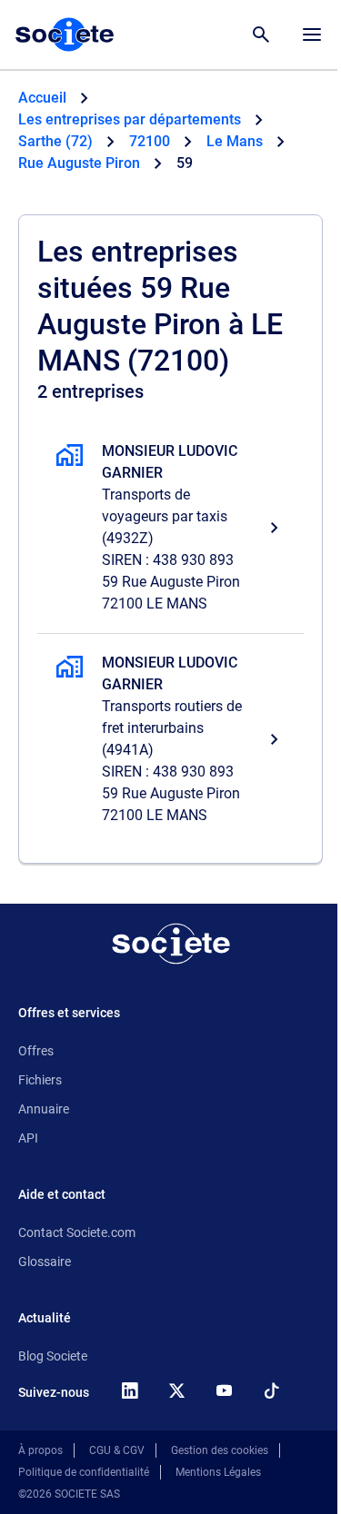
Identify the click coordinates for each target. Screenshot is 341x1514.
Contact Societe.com (76, 1232)
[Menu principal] (311, 34)
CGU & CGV (117, 1450)
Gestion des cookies (219, 1450)
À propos (40, 1450)
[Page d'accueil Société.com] (65, 34)
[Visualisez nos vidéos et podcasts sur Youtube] (224, 1390)
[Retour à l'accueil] (171, 943)
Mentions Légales (218, 1472)
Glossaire (44, 1261)
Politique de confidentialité (83, 1472)
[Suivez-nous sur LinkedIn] (129, 1390)
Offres (36, 1051)
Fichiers (40, 1080)
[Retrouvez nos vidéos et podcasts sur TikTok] (271, 1390)
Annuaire (43, 1109)
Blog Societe (52, 1356)
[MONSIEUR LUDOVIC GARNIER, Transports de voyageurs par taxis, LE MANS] (170, 527)
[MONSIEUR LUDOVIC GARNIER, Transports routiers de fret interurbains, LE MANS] (170, 739)
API (28, 1138)
